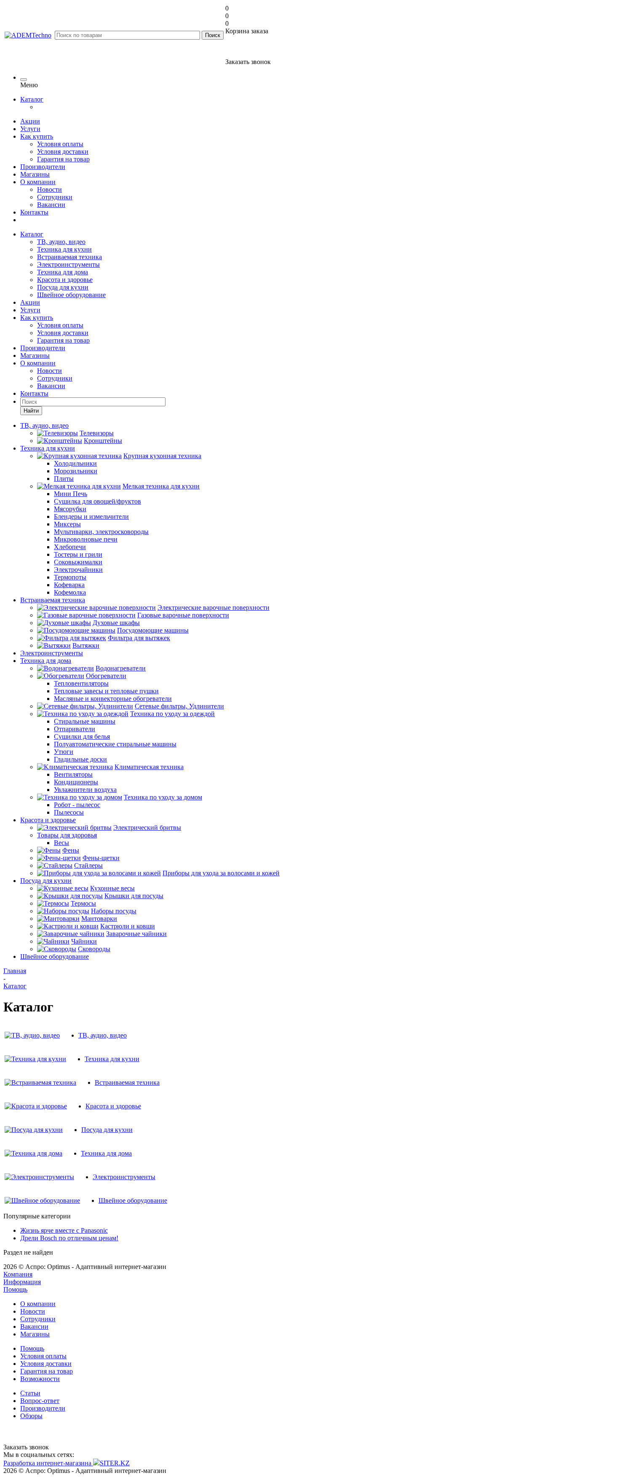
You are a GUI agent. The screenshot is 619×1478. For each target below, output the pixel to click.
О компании (38, 181)
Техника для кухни (64, 249)
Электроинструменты (68, 264)
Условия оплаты (60, 144)
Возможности (40, 1378)
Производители (42, 166)
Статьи (30, 1393)
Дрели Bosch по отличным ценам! (69, 1238)
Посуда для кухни (62, 287)
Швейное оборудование (71, 294)
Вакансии (51, 204)
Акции (30, 121)
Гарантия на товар (63, 159)
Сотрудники (54, 197)
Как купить (36, 136)
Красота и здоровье (65, 279)
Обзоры (31, 1415)
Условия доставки (62, 151)
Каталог (31, 99)
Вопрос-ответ (39, 1400)
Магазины (35, 174)
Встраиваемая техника (69, 256)
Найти (31, 411)
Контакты (34, 212)
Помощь (15, 1289)
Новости (49, 189)
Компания (17, 1274)
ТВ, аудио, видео (61, 241)
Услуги (30, 128)
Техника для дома (62, 272)
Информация (22, 1281)
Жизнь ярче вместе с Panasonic (64, 1230)
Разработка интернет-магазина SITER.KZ (66, 1463)
